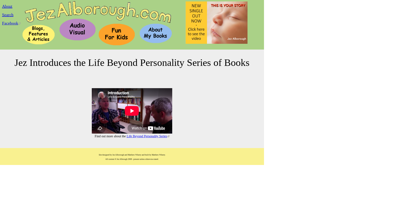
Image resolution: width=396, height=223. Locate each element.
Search (7, 14)
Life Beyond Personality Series (148, 136)
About (7, 6)
